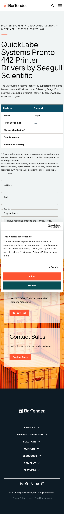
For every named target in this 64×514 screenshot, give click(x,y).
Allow (32, 276)
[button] (32, 427)
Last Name (8, 185)
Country (7, 209)
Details (54, 267)
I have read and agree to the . (30, 220)
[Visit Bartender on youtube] (37, 483)
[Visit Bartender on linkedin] (21, 483)
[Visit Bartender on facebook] (26, 483)
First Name (8, 173)
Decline (32, 285)
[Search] (52, 5)
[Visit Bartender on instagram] (42, 483)
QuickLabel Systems (41, 25)
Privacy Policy (40, 252)
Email (6, 197)
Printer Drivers (12, 25)
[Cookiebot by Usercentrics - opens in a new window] (48, 226)
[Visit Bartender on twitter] (32, 483)
